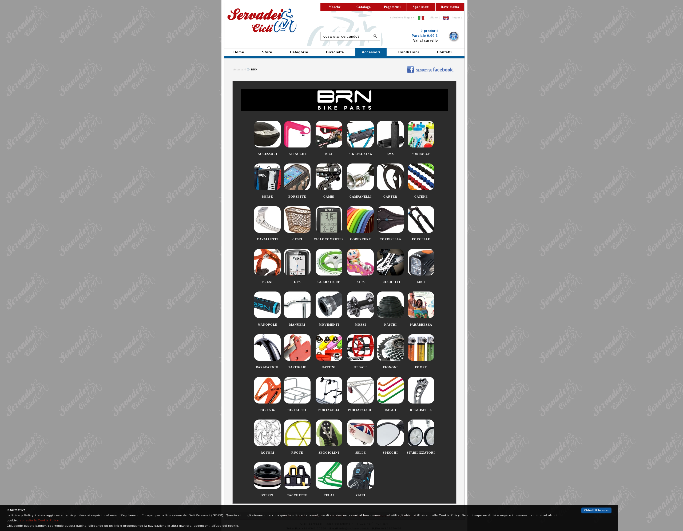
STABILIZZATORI (421, 452)
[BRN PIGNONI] (390, 359)
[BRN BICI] (329, 146)
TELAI (329, 495)
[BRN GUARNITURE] (329, 274)
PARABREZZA (421, 324)
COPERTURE (360, 239)
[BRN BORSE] (267, 189)
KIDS (360, 282)
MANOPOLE (267, 324)
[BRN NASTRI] (390, 317)
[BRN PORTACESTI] (297, 402)
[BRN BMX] (390, 146)
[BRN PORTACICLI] (329, 402)
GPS (297, 282)
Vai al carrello (425, 40)
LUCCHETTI (390, 282)
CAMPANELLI (361, 196)
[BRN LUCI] (421, 274)
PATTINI (329, 367)
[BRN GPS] (297, 274)
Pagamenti (392, 7)
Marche (335, 7)
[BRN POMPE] (421, 359)
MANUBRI (297, 324)
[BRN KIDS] (360, 274)
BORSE (267, 196)
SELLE (360, 452)
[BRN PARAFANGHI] (267, 359)
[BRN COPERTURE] (360, 231)
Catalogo (363, 7)
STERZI (267, 495)
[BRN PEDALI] (360, 359)
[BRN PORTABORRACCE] (267, 402)
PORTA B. (267, 410)
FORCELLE (421, 239)
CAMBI (329, 196)
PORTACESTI (297, 410)
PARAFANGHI (267, 367)
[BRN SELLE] (360, 445)
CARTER (390, 196)
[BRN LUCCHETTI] (390, 274)
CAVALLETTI (267, 239)
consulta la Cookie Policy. (40, 520)
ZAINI (360, 495)
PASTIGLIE (297, 367)
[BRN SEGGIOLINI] (329, 445)
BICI (328, 153)
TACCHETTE (297, 495)
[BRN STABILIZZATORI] (421, 445)
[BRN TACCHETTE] (297, 487)
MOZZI (360, 324)
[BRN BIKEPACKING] (360, 146)
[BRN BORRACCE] (421, 146)
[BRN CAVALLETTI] (267, 231)
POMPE (421, 367)
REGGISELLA (421, 410)
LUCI (421, 282)
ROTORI (267, 452)
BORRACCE (420, 153)
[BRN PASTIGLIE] (297, 359)
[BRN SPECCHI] (390, 445)
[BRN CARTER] (390, 189)
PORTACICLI (328, 410)
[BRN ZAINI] (360, 487)
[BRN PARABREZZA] (421, 317)
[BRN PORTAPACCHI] (360, 402)
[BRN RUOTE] (297, 445)
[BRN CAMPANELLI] (360, 189)
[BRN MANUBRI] (297, 317)
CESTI (297, 239)
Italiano (433, 17)
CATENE (421, 196)
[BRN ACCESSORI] (267, 146)
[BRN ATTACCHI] (297, 146)
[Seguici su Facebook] (403, 67)
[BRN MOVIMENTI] (329, 317)
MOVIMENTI (329, 324)
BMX (390, 153)
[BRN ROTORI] (267, 445)
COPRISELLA (390, 239)
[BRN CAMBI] (329, 189)
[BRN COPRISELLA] (390, 231)
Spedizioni (421, 7)
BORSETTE (297, 196)
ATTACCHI (297, 153)
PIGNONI (390, 367)
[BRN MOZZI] (360, 317)
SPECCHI (390, 452)
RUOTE (297, 452)
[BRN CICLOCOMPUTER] (329, 231)
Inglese (457, 17)
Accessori (239, 69)
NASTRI (390, 324)
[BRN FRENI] (267, 274)
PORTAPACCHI (360, 410)
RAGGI (390, 410)
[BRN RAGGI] (390, 402)
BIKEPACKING (360, 153)
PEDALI (360, 367)
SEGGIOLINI (329, 452)
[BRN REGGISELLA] (421, 402)
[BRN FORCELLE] (421, 231)
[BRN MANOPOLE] (267, 317)
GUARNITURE (328, 282)
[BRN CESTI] (297, 231)
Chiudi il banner (596, 510)
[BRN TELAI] (329, 487)
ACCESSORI (267, 153)
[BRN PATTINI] (329, 359)
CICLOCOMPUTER (329, 239)
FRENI (267, 282)
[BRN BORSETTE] (297, 189)
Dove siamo (450, 7)
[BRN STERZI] (267, 487)
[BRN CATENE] (421, 189)
